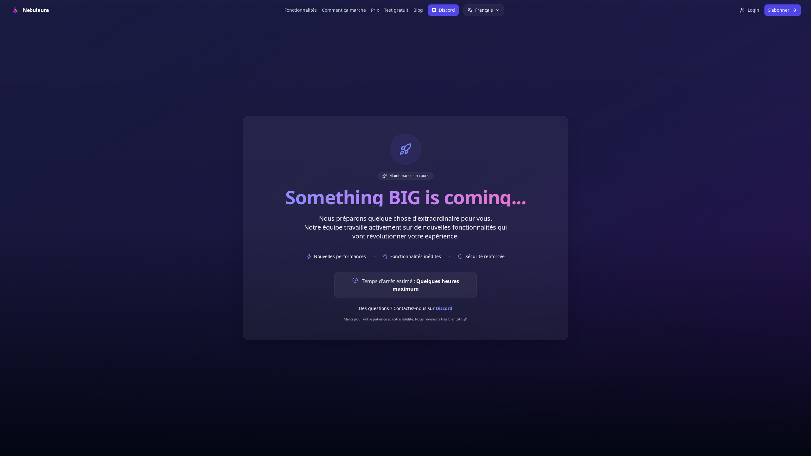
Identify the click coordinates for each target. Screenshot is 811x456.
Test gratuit (396, 10)
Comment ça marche (344, 10)
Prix (375, 10)
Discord (444, 308)
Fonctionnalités (300, 10)
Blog (418, 10)
